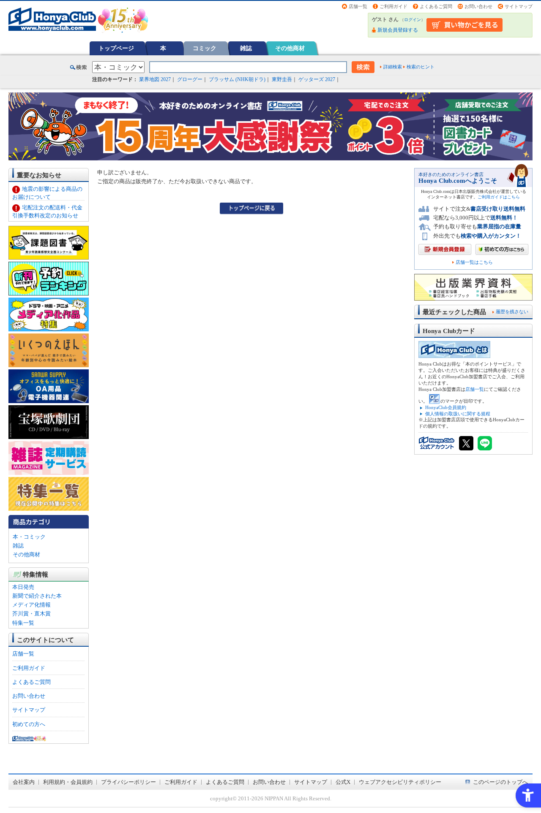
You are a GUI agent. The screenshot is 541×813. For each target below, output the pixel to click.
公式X (343, 782)
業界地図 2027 (155, 79)
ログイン (412, 19)
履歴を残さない (512, 311)
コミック (204, 48)
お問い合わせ (478, 6)
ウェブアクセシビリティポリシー (400, 782)
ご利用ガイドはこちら (499, 197)
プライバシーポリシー (128, 782)
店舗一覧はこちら (474, 262)
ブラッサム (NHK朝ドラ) (237, 79)
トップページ (116, 48)
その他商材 (290, 48)
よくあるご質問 (436, 6)
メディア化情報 (31, 605)
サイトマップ (519, 6)
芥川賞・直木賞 (31, 613)
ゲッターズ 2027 (316, 79)
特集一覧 (23, 623)
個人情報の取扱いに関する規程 (457, 413)
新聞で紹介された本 (37, 596)
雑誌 (246, 48)
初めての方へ (28, 724)
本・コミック (29, 537)
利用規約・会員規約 (68, 782)
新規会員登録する (397, 30)
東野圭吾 (282, 79)
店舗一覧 (358, 6)
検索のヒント (420, 66)
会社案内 (24, 782)
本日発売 (23, 587)
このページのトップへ (500, 782)
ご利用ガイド (393, 6)
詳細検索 (392, 66)
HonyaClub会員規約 (445, 407)
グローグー (189, 79)
